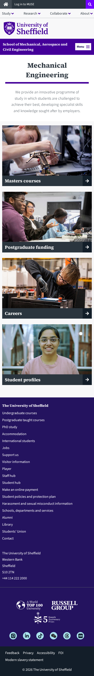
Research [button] (30, 13)
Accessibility (46, 653)
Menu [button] (80, 46)
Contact (8, 538)
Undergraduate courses (19, 413)
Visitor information (16, 461)
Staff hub (9, 475)
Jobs (5, 448)
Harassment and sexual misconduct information (37, 503)
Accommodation (14, 434)
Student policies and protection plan (29, 496)
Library (7, 524)
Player (6, 468)
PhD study (9, 427)
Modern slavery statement (24, 660)
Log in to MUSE (24, 4)
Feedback (12, 653)
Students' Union (14, 531)
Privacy (28, 653)
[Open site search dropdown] (90, 4)
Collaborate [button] (58, 13)
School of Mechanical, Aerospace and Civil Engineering (35, 47)
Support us (10, 454)
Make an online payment (20, 489)
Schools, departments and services (27, 510)
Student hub (11, 482)
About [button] (84, 13)
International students (18, 441)
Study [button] (6, 13)
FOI (60, 653)
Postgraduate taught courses (23, 420)
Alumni (7, 517)
